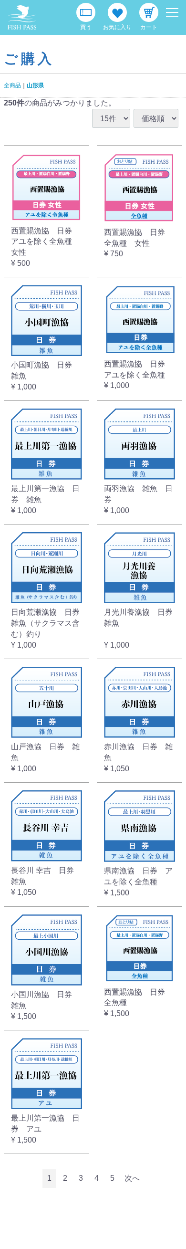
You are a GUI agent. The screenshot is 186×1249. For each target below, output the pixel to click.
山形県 (35, 85)
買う (86, 27)
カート (148, 27)
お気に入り (117, 27)
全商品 (12, 85)
